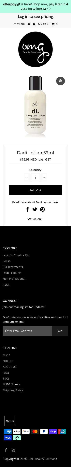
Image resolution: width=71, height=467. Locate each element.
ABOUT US (9, 367)
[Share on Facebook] (27, 210)
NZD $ (10, 421)
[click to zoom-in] (60, 81)
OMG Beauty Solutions (42, 459)
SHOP (6, 355)
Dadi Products (12, 273)
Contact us (34, 218)
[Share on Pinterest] (42, 210)
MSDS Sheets (11, 384)
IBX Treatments (13, 267)
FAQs (6, 372)
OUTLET (8, 361)
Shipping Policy (13, 390)
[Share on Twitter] (34, 210)
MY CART (48, 24)
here (55, 202)
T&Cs (6, 378)
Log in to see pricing (35, 16)
